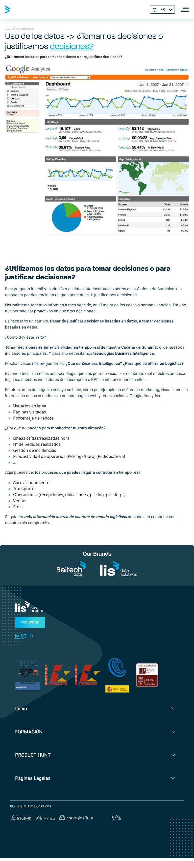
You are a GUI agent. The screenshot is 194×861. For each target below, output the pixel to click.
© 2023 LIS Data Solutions (30, 806)
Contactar (30, 622)
